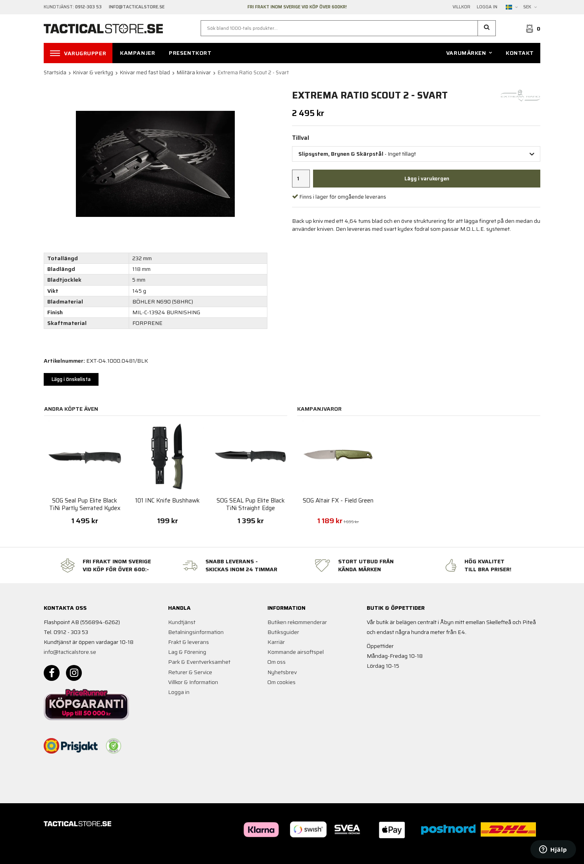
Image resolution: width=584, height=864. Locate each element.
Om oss (276, 661)
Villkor (461, 7)
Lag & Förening (187, 652)
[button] (487, 28)
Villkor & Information (193, 682)
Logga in (487, 7)
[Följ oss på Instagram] (74, 673)
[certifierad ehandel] (114, 746)
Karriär (276, 642)
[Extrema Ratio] (520, 95)
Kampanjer (137, 52)
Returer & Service (190, 672)
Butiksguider (283, 632)
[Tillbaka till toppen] (529, 853)
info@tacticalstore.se (70, 652)
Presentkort (190, 52)
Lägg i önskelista (71, 379)
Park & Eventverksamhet (199, 661)
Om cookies (281, 682)
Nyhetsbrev (282, 672)
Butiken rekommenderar (297, 622)
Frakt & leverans (188, 642)
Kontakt (520, 52)
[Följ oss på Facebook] (52, 673)
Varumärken (466, 52)
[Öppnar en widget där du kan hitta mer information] (553, 850)
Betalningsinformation (196, 632)
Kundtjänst (181, 622)
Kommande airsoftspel (295, 652)
